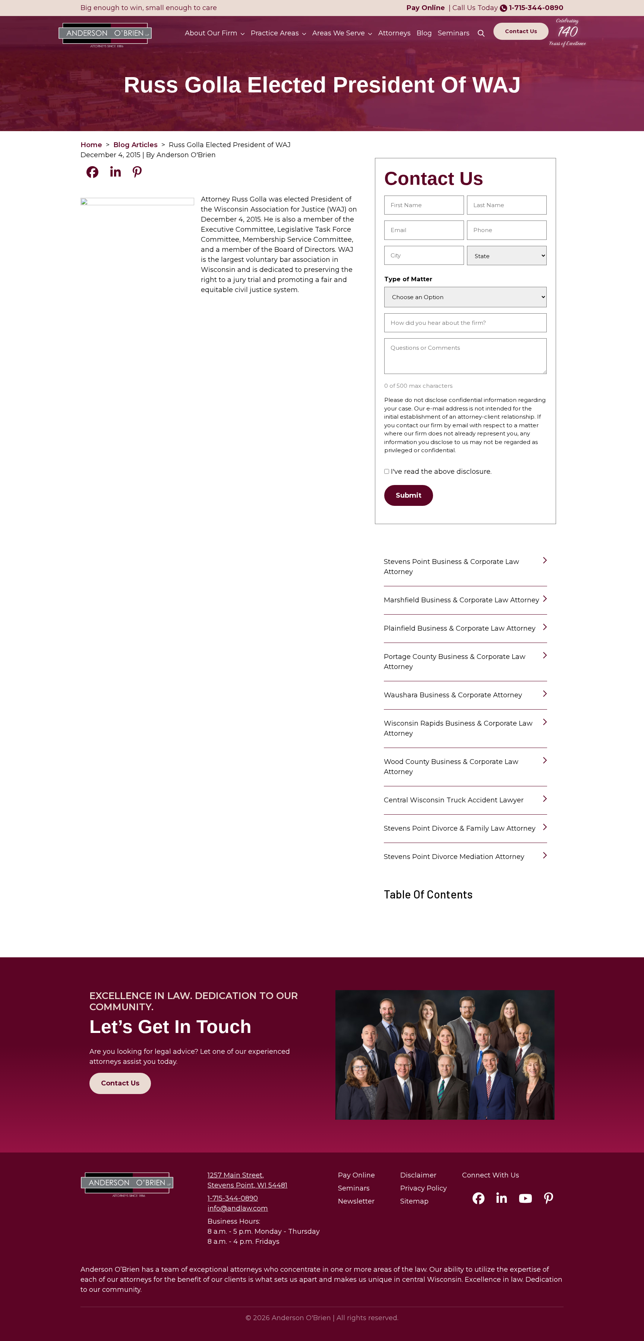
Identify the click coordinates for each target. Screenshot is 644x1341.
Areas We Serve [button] (338, 33)
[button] (244, 33)
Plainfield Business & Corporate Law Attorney (460, 628)
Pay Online (356, 1175)
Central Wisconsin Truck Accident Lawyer (454, 800)
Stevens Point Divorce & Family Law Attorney (460, 828)
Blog (424, 33)
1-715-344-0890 (536, 8)
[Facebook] (478, 1200)
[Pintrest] (548, 1200)
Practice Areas (275, 33)
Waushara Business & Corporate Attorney (453, 695)
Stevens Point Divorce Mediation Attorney (454, 857)
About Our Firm (211, 33)
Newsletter (356, 1201)
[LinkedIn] (501, 1200)
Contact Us (521, 31)
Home (91, 145)
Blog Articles (135, 145)
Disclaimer (418, 1175)
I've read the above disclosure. (441, 471)
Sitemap (414, 1201)
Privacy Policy (423, 1188)
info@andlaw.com (238, 1208)
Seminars (454, 33)
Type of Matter (408, 279)
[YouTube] (525, 1200)
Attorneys (394, 33)
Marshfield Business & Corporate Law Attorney (461, 600)
